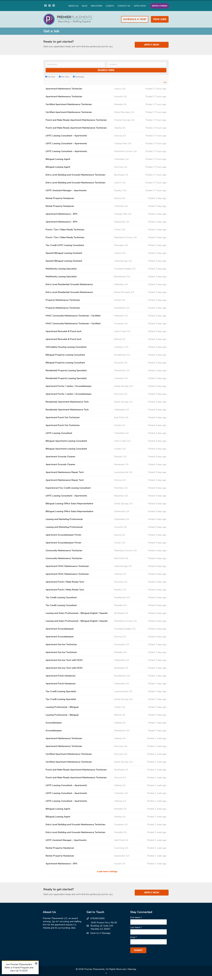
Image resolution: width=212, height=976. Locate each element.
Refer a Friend (159, 6)
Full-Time (51, 77)
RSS (165, 82)
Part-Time (64, 77)
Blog (84, 6)
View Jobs (159, 19)
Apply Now (140, 6)
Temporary (79, 77)
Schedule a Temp (134, 19)
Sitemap (132, 969)
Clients (110, 6)
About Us (73, 6)
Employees (96, 6)
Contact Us (124, 6)
